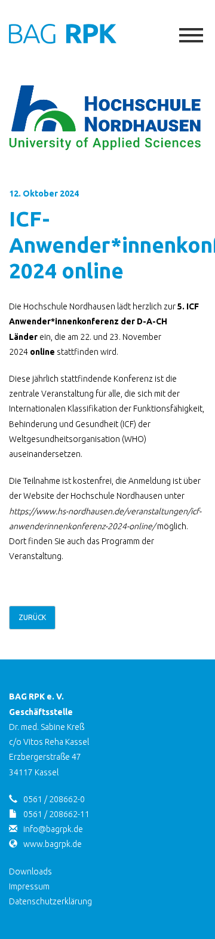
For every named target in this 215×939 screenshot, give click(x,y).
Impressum (29, 886)
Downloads (30, 871)
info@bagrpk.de (53, 829)
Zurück (32, 617)
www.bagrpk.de (52, 844)
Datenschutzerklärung (50, 901)
